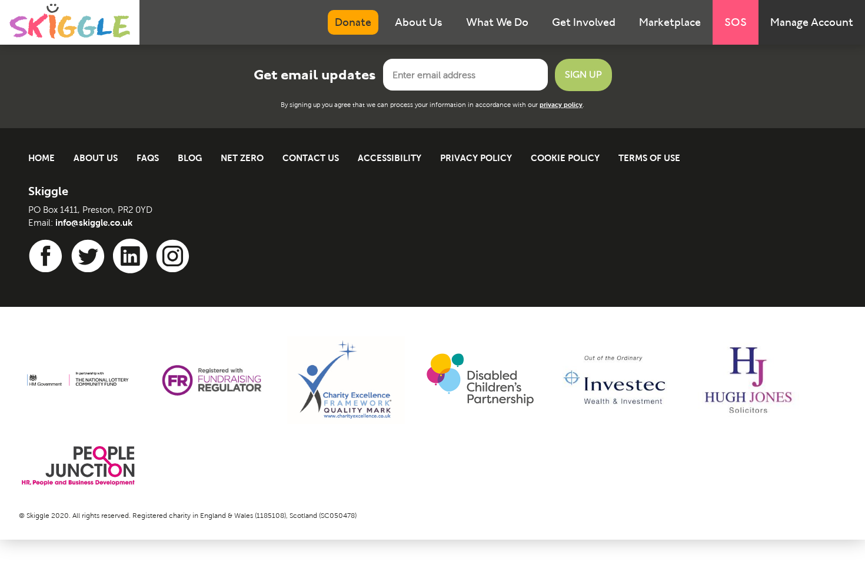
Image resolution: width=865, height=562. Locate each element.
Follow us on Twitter (90, 256)
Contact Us (310, 158)
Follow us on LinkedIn (132, 256)
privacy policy (561, 104)
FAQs (148, 158)
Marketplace (670, 22)
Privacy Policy (476, 158)
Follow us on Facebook (47, 256)
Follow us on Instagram (174, 256)
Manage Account (811, 22)
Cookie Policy (565, 158)
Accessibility (389, 158)
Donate (353, 22)
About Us (419, 22)
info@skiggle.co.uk (93, 223)
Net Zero (242, 158)
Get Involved (584, 22)
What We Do (497, 22)
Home (41, 158)
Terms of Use (649, 158)
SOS (735, 22)
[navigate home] (69, 21)
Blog (190, 158)
